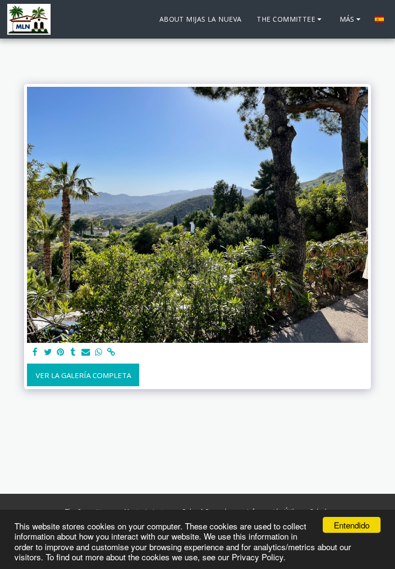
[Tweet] (48, 352)
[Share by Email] (86, 352)
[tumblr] (73, 352)
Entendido (351, 525)
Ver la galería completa (83, 375)
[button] (290, 19)
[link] (111, 352)
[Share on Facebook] (35, 352)
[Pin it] (60, 352)
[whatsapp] (98, 352)
